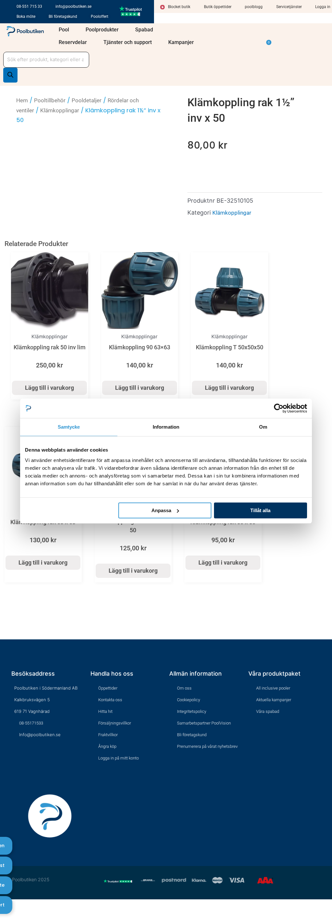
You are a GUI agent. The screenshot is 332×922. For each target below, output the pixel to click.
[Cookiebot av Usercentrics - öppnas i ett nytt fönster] (278, 408)
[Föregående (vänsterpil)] (4, 918)
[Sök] (10, 75)
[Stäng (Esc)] (34, 906)
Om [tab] (263, 427)
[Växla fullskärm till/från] (14, 906)
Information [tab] (166, 427)
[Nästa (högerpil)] (14, 918)
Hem (22, 100)
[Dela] (24, 906)
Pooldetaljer (86, 100)
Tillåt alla (260, 510)
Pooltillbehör (49, 100)
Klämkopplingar (59, 110)
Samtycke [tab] (69, 427)
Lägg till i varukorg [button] (49, 387)
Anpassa (161, 510)
